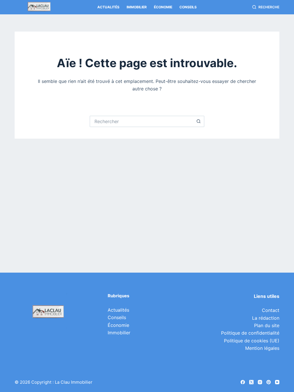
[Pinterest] (268, 382)
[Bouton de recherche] (198, 121)
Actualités (108, 7)
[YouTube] (277, 382)
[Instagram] (260, 382)
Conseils (188, 7)
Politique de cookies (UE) (251, 341)
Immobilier (137, 7)
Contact (270, 310)
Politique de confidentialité (250, 333)
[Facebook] (243, 382)
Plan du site (266, 325)
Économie (163, 7)
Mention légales (262, 348)
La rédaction (265, 318)
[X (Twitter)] (251, 382)
